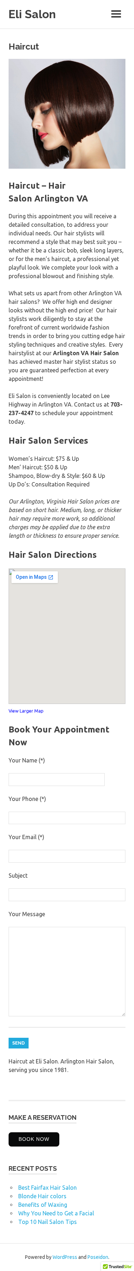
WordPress (65, 1257)
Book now (34, 1139)
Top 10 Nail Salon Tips (47, 1222)
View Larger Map (26, 710)
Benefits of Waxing (42, 1204)
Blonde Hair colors (42, 1196)
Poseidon (98, 1257)
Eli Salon (32, 14)
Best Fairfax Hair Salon (47, 1187)
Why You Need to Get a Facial (56, 1213)
